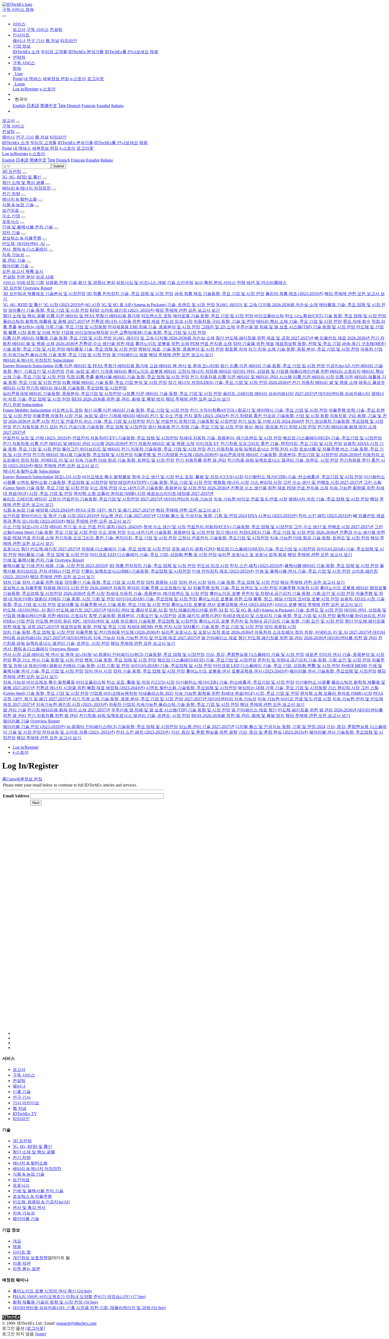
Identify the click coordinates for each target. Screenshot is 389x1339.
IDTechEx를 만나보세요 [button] (116, 142)
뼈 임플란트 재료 (330, 338)
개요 (17, 1241)
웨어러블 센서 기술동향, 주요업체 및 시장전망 (333, 671)
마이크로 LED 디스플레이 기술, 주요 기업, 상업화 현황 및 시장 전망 (153, 554)
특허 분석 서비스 (220, 282)
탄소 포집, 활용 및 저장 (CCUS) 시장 (209, 477)
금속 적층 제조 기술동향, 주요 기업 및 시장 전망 (219, 293)
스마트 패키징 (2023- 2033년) (127, 310)
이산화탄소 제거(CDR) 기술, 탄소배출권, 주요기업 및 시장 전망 (303, 477)
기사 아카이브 (26, 1103)
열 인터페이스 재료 (130, 354)
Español (103, 105)
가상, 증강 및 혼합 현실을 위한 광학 (204, 732)
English (19, 105)
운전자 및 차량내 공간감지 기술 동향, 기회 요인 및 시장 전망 (298, 593)
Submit (58, 166)
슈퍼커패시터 (281, 393)
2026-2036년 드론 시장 (29, 421)
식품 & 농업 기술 (18, 205)
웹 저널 (52, 40)
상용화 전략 (56, 282)
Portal (17, 78)
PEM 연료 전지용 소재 (211, 343)
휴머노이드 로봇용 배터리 (152, 371)
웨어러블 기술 (15, 266)
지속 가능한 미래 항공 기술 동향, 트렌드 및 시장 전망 (124, 460)
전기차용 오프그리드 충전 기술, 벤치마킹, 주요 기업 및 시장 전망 (281, 443)
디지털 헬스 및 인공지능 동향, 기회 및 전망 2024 (202, 515)
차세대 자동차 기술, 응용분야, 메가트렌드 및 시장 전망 (230, 438)
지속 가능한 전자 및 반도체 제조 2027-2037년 (158, 638)
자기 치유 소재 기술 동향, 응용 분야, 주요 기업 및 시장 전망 (303, 349)
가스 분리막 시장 (266, 482)
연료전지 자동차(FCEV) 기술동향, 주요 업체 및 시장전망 (125, 438)
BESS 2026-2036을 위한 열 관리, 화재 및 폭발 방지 (118, 399)
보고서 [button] (8, 120)
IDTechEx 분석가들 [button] (75, 142)
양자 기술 (11, 232)
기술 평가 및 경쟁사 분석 (92, 282)
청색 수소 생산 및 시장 (153, 477)
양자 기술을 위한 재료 (253, 343)
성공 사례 (45, 277)
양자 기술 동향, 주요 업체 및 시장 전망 (243, 582)
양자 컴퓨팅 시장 (162, 582)
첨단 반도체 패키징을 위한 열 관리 (270, 638)
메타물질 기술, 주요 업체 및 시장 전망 (101, 349)
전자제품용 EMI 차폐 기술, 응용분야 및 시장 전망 (154, 327)
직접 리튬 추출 (80, 377)
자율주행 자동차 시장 (53, 415)
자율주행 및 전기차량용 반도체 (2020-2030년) (176, 454)
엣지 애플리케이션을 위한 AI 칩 (198, 610)
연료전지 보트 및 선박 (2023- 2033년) (37, 438)
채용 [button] (143, 142)
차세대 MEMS (140, 626)
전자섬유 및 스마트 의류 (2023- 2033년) (78, 732)
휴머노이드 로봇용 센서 (193, 604)
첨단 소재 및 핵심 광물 (23, 182)
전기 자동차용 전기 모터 (35, 427)
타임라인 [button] (58, 137)
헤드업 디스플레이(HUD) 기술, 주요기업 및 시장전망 (332, 438)
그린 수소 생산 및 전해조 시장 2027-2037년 (323, 482)
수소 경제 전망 (103, 488)
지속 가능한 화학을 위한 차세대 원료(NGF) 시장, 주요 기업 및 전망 (236, 693)
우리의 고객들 (54, 51)
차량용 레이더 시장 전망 (66, 588)
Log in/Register (26, 89)
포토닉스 (10, 221)
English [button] (8, 160)
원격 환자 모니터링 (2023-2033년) (34, 521)
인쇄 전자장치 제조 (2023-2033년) (223, 571)
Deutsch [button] (63, 160)
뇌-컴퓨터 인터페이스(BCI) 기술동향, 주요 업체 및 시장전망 (149, 654)
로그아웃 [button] (84, 148)
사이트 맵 (22, 1252)
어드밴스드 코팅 (156, 316)
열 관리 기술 (13, 260)
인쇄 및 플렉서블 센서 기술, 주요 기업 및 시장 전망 (302, 571)
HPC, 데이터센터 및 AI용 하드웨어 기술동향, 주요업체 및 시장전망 (135, 621)
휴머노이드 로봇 (225, 593)
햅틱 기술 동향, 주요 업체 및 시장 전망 (120, 660)
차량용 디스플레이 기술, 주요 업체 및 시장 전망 (126, 549)
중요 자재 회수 (356, 321)
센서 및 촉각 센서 (29, 1207)
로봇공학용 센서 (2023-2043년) (245, 604)
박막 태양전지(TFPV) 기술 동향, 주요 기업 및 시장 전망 (160, 482)
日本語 (32, 105)
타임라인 (68, 40)
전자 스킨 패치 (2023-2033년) (325, 515)
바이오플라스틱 (269, 316)
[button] (19, 24)
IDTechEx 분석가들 (86, 51)
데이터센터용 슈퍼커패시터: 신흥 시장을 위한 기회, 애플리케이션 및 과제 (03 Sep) (89, 1307)
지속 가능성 (13, 254)
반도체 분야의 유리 (53, 621)
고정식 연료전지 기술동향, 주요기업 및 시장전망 (93, 499)
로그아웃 (95, 78)
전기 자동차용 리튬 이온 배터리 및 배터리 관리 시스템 (241, 377)
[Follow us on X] (200, 923)
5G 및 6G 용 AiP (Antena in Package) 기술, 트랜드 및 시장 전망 (158, 304)
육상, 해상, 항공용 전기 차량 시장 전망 (280, 427)
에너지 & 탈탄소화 (19, 199)
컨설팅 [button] (8, 131)
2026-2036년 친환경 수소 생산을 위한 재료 (95, 343)
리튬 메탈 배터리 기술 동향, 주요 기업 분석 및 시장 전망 (114, 382)
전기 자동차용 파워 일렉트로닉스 (238, 449)
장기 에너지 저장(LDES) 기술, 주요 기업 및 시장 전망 (217, 382)
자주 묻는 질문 (26, 1269)
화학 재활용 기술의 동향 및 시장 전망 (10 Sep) (55, 1302)
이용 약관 (22, 1263)
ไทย (62, 105)
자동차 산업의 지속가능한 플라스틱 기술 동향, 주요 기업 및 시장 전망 (174, 704)
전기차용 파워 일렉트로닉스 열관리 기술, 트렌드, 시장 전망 (282, 460)
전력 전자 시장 (284, 449)
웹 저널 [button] (42, 137)
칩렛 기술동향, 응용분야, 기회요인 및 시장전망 (133, 615)
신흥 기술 (22, 1091)
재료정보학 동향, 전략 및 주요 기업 (308, 343)
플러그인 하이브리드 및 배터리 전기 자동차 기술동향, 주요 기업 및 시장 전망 (134, 449)
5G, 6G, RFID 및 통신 (22, 177)
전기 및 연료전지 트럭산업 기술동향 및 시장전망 (191, 421)
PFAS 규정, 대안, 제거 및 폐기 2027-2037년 (115, 510)
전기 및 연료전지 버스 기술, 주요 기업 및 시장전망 (98, 421)
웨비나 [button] (8, 137)
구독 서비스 (37, 29)
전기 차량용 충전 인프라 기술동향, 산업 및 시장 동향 (279, 415)
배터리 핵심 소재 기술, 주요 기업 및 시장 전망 (299, 321)
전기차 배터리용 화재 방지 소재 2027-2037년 (68, 710)
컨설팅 (56, 29)
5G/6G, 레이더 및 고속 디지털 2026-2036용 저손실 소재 (267, 304)
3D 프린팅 (11, 171)
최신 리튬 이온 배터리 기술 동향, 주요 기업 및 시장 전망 (272, 365)
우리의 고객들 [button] (43, 142)
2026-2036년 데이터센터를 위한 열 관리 (340, 638)
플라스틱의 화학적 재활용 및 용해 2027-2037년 (46, 321)
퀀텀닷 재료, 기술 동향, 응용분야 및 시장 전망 (181, 349)
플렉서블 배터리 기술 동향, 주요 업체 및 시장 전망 (142, 377)
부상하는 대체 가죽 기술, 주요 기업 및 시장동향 (62, 327)
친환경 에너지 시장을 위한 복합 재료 (125, 321)
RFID (94, 310)
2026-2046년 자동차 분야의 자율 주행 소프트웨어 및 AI (141, 588)
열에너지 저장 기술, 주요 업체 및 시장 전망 (328, 499)
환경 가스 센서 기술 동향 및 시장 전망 (47, 660)
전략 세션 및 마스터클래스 (262, 282)
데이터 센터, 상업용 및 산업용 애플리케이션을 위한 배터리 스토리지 (297, 371)
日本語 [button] (22, 160)
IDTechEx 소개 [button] (15, 142)
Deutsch (73, 105)
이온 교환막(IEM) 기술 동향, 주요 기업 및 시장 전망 (158, 332)
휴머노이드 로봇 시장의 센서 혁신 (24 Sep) (52, 1291)
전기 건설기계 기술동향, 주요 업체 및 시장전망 (103, 427)
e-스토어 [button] (67, 148)
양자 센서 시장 (192, 582)
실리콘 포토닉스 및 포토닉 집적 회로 (252, 554)
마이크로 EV (207, 443)
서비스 (9, 282)
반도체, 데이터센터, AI (23, 243)
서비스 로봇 (286, 604)
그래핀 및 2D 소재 (218, 327)
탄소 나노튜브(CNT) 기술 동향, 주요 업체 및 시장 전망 (335, 316)
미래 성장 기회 (30, 282)
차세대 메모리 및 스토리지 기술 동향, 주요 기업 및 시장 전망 (279, 615)
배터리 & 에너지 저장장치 (26, 188)
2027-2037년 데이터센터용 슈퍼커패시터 (332, 393)
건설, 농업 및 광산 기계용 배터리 (96, 371)
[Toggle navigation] (4, 16)
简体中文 (48, 105)
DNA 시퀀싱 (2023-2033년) (272, 515)
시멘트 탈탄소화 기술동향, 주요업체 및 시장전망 (62, 482)
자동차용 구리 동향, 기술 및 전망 (224, 321)
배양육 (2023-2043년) (55, 510)
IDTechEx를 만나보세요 (127, 51)
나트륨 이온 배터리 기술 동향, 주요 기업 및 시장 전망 (172, 393)
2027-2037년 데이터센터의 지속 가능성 (176, 499)
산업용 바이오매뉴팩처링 (85, 332)
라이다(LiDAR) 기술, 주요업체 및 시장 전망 (156, 599)
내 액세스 (33, 78)
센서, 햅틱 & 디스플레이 (25, 249)
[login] (40, 1334)
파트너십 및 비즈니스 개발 (141, 282)
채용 (154, 51)
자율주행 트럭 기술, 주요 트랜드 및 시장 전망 (235, 588)
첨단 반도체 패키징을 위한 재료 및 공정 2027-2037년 (264, 338)
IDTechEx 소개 (26, 51)
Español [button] (92, 160)
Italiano (117, 105)
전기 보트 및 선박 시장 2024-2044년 (271, 421)
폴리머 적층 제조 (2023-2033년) (294, 293)
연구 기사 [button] (25, 137)
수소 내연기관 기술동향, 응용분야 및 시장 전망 (162, 488)
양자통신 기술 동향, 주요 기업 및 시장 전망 (48, 310)
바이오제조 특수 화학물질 (106, 477)
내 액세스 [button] (22, 148)
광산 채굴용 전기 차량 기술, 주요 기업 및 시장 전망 (195, 427)
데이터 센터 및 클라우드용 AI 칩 (137, 610)
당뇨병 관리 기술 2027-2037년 (128, 515)
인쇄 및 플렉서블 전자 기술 (27, 227)
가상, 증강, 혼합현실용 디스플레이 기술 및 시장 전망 (255, 654)
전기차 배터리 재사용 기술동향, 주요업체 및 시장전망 (76, 388)
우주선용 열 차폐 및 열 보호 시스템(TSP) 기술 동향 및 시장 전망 (295, 327)
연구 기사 (35, 40)
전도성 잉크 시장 (177, 321)
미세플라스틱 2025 (155, 693)
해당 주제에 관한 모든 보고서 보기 (187, 310)
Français (89, 105)
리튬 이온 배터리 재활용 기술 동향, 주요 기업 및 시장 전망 (57, 338)
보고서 (19, 29)
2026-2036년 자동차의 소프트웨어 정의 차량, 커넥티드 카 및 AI (289, 632)
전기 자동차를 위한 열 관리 (200, 460)
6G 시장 (92, 304)
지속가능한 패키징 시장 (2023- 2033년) (72, 704)
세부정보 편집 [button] (45, 148)
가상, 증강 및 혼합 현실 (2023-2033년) (273, 732)
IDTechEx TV (25, 1113)
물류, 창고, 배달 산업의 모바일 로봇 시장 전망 (296, 599)
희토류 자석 (236, 349)
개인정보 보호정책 (30, 1257)
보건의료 (10, 210)
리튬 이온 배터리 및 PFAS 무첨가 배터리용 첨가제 (93, 316)
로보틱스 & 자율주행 (21, 238)
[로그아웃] (35, 1328)
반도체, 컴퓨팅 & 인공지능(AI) (41, 1202)
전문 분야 (26, 277)
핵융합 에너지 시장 (231, 482)
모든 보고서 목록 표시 (22, 271)
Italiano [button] (107, 160)
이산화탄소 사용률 (312, 682)
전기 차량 (11, 193)
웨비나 (19, 40)
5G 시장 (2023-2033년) (63, 304)
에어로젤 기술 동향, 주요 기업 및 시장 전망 (213, 316)
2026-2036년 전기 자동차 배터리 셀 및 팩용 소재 (313, 382)
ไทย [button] (51, 160)
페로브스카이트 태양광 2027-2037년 (180, 493)
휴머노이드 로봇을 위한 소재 (162, 343)
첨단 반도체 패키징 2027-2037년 (50, 549)
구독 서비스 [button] (13, 126)
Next (35, 803)
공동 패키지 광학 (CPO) (193, 549)
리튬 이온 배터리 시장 (313, 377)
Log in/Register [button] (15, 153)
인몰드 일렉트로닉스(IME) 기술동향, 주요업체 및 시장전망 (136, 571)
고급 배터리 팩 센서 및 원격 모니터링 (184, 365)
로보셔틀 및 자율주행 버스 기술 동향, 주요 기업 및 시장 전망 (113, 604)
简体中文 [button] (38, 160)
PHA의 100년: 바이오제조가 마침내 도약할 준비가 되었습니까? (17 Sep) (79, 1296)
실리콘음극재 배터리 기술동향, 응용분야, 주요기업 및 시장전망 (62, 393)
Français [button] (78, 160)
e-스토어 (78, 78)
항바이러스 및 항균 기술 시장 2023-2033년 (60, 515)
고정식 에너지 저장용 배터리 (205, 371)
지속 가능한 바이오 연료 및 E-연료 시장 (250, 499)
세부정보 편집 (56, 78)
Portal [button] (7, 148)
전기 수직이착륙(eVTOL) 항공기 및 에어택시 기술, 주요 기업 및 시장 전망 (259, 410)
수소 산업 (11, 216)
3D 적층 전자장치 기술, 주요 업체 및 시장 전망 (130, 293)
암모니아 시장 (68, 477)
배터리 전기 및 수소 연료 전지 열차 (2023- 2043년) (182, 415)
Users (11, 779)
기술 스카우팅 (180, 282)
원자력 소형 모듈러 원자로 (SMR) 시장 (110, 493)
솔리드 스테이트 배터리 (245, 393)
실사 (199, 282)
